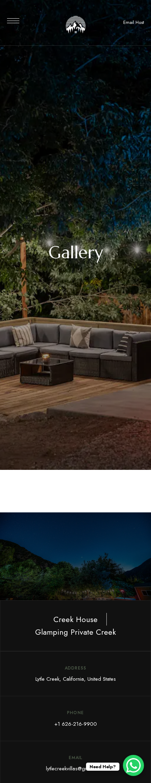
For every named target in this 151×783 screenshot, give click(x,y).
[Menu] (13, 21)
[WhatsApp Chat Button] (133, 765)
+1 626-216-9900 (75, 724)
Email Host (133, 22)
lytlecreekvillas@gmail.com (75, 768)
